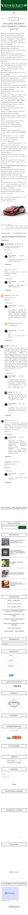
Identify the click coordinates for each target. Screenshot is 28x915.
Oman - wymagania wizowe (14, 606)
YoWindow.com (6, 900)
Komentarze (7, 777)
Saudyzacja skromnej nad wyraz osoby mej (17, 573)
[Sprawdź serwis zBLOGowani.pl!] (14, 872)
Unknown (7, 295)
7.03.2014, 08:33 (18, 244)
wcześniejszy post (20, 233)
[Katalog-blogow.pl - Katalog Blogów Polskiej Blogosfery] (14, 906)
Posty (5, 774)
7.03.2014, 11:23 (13, 346)
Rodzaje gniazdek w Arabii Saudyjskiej (14, 631)
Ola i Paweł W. (12, 256)
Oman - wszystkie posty (14, 600)
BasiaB (6, 346)
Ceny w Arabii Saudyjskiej (14, 628)
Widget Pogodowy (10, 893)
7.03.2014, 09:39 (12, 269)
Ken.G (6, 421)
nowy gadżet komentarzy (14, 730)
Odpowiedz (7, 250)
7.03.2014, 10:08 (14, 295)
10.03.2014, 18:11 (17, 392)
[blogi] (14, 784)
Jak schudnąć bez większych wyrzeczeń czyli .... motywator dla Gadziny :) (18, 552)
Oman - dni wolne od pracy (14, 603)
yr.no (17, 900)
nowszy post (5, 233)
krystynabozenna (9, 244)
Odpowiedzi (9, 253)
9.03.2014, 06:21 (15, 462)
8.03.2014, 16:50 (18, 323)
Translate (18, 762)
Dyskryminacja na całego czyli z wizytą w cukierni (18, 584)
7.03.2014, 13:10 (12, 420)
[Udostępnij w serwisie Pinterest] (25, 227)
